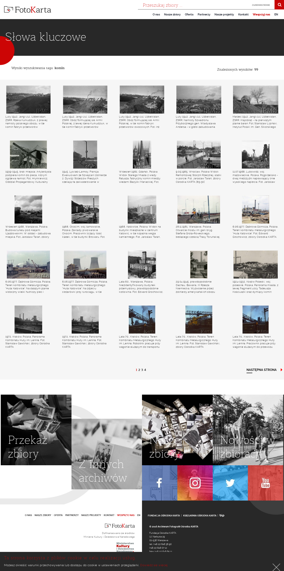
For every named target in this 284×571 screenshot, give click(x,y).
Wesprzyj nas (261, 14)
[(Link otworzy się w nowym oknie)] (159, 483)
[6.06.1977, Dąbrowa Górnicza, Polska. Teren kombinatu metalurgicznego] (256, 209)
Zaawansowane (261, 5)
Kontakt (243, 14)
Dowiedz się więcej (154, 565)
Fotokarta (27, 9)
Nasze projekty (224, 14)
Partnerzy (204, 14)
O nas (156, 14)
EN (276, 14)
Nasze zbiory (172, 14)
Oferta (189, 14)
